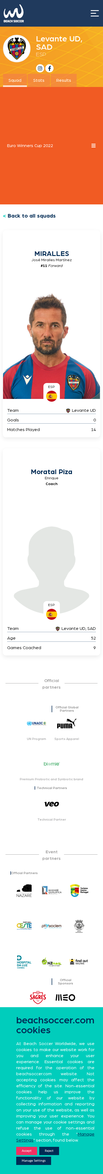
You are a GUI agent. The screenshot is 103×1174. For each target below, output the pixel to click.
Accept (27, 1151)
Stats (38, 80)
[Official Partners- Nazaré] (24, 891)
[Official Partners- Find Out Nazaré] (79, 962)
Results (63, 80)
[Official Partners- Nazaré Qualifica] (52, 891)
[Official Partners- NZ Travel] (52, 962)
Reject (49, 1151)
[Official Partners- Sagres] (38, 998)
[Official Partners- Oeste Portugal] (24, 926)
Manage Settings (34, 1161)
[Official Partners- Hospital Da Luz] (24, 962)
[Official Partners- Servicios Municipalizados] (79, 926)
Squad (15, 80)
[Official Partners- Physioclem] (52, 926)
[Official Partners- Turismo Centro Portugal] (79, 891)
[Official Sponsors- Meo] (65, 998)
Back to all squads (32, 216)
